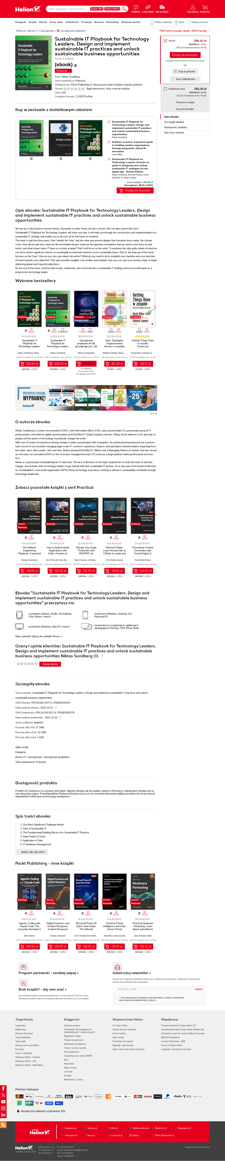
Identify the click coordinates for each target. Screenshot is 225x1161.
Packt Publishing (80, 84)
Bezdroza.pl (161, 1128)
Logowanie (20, 1025)
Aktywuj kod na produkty (27, 1045)
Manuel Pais (124, 353)
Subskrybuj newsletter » (131, 973)
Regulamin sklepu (72, 1036)
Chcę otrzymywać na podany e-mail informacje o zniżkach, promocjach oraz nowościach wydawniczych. (151, 998)
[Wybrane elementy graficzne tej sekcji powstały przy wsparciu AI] (156, 413)
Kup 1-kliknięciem (185, 79)
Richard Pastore (135, 175)
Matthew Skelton (110, 353)
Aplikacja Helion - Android (27, 1057)
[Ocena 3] (71, 88)
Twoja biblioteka (22, 1037)
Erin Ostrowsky (93, 936)
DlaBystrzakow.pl (141, 1128)
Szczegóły (174, 122)
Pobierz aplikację (163, 22)
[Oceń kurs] (27, 663)
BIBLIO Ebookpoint (170, 1037)
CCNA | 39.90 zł (112, 9)
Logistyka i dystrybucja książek (176, 1049)
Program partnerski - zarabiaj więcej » (49, 973)
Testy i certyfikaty (23, 1053)
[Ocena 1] (64, 88)
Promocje (86, 22)
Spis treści (174, 132)
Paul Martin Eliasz (143, 560)
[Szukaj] (124, 9)
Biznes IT (20, 757)
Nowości (99, 22)
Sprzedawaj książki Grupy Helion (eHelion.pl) (182, 1029)
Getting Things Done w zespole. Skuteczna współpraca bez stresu (143, 346)
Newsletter (69, 1063)
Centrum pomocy (72, 1025)
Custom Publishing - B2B (173, 1041)
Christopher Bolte (96, 560)
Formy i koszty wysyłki (75, 1048)
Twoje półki (20, 1041)
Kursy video (56, 22)
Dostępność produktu (175, 127)
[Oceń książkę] (74, 88)
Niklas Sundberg (71, 76)
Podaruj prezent (199, 22)
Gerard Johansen (58, 936)
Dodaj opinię (50, 664)
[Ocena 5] (79, 88)
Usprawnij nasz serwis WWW (78, 1056)
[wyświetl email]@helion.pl (75, 1150)
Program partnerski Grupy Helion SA (178, 1025)
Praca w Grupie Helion (171, 1045)
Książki (33, 22)
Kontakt (67, 1075)
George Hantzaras (29, 560)
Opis (171, 116)
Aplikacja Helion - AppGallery (29, 1065)
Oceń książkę (119, 1033)
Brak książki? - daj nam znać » (43, 989)
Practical (80, 80)
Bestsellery (112, 22)
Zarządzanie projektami (56, 757)
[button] (155, 307)
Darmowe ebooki (130, 22)
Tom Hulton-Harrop (114, 560)
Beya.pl (91, 1135)
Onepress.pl (70, 1128)
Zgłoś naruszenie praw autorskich (128, 1049)
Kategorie (20, 22)
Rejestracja (20, 1029)
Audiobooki (72, 22)
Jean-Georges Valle (143, 936)
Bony (181, 22)
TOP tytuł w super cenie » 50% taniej (182, 30)
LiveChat (68, 1071)
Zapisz (199, 989)
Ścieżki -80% (97, 9)
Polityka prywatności (74, 1040)
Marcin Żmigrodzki (86, 353)
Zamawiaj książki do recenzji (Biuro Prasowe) (182, 1033)
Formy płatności (71, 1052)
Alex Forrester (52, 560)
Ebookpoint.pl (184, 1128)
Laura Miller (117, 154)
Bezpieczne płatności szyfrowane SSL (43, 1111)
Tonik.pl (206, 1147)
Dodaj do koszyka (184, 55)
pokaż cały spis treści (33, 851)
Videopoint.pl (71, 1135)
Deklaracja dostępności (75, 1044)
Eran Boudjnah (66, 560)
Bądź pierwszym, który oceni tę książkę (108, 88)
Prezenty (19, 1049)
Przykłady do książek (122, 1041)
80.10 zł (88, 364)
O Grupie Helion (120, 1025)
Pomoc (56, 636)
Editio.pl (114, 1128)
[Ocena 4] (75, 88)
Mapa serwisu (70, 1067)
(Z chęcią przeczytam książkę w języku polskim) (116, 84)
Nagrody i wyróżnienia (122, 1045)
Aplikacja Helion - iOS (25, 1061)
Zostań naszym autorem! (124, 1029)
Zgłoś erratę (21, 747)
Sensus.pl (92, 1128)
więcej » (152, 1000)
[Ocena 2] (68, 88)
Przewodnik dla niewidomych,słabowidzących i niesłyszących (79, 1030)
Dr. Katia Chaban (128, 178)
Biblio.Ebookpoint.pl (164, 1135)
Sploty (136, 1135)
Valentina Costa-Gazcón (114, 936)
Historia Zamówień (24, 1033)
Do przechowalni (185, 109)
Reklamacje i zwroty (73, 1079)
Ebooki (43, 22)
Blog (66, 1060)
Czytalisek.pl (116, 1135)
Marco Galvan (80, 560)
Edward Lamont (149, 353)
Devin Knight (80, 936)
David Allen (136, 353)
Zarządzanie (35, 757)
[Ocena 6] (82, 88)
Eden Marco (29, 936)
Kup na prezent (187, 71)
